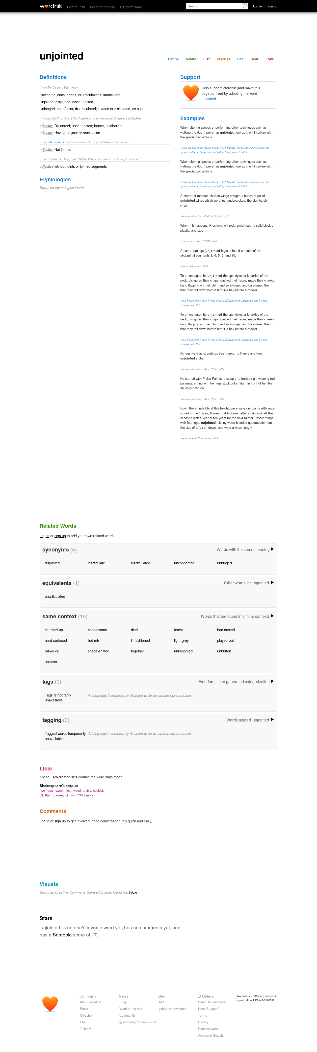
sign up (60, 535)
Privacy (203, 1022)
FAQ (83, 1022)
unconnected (184, 562)
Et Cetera (206, 996)
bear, (51, 790)
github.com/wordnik (172, 1008)
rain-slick (52, 650)
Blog (122, 1002)
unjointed (209, 98)
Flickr (133, 892)
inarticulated (140, 562)
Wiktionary (54, 142)
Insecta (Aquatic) (191, 266)
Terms (202, 1015)
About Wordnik (90, 1002)
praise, (88, 790)
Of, (42, 795)
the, (48, 795)
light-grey (181, 640)
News (124, 996)
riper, (44, 790)
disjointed (52, 562)
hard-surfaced (56, 640)
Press (84, 1008)
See (240, 58)
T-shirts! (85, 1028)
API (161, 1002)
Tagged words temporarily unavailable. (65, 736)
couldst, (98, 790)
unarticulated (55, 596)
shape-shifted (98, 650)
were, (60, 795)
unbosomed (183, 650)
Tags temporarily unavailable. (58, 697)
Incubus (185, 369)
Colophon (86, 1015)
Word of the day (102, 6)
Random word (131, 6)
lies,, (69, 790)
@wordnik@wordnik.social (137, 1022)
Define (173, 58)
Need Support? (208, 1008)
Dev (161, 996)
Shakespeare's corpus (59, 785)
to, (54, 795)
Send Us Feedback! (212, 1002)
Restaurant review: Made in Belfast (201, 216)
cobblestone (97, 629)
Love (269, 58)
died (134, 629)
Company (87, 996)
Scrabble (62, 934)
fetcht (178, 629)
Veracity (185, 241)
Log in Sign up (265, 6)
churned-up (54, 629)
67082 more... (86, 795)
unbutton (224, 650)
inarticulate (96, 562)
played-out (225, 640)
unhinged (224, 562)
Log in (44, 535)
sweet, (60, 790)
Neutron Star (188, 438)
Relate (191, 58)
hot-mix (94, 640)
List (206, 58)
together (137, 650)
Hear (255, 58)
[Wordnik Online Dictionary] (51, 6)
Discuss (223, 58)
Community (76, 6)
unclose (51, 661)
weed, (78, 790)
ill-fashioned (140, 640)
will (67, 795)
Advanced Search (210, 1035)
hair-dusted (226, 629)
